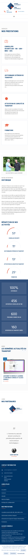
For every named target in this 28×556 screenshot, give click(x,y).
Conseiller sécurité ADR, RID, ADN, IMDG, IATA (12, 512)
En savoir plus (21, 553)
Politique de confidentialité (8, 502)
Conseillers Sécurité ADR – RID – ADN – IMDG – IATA (14, 49)
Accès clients (21, 11)
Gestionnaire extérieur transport (9, 515)
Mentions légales (5, 499)
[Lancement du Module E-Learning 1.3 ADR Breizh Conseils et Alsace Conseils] (14, 365)
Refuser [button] (6, 553)
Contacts (4, 493)
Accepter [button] (23, 550)
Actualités (6, 381)
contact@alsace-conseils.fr (10, 470)
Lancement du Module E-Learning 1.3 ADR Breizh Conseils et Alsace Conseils (13, 377)
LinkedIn (3, 496)
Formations (9, 130)
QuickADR (9, 12)
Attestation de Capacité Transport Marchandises (13, 519)
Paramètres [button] (13, 553)
